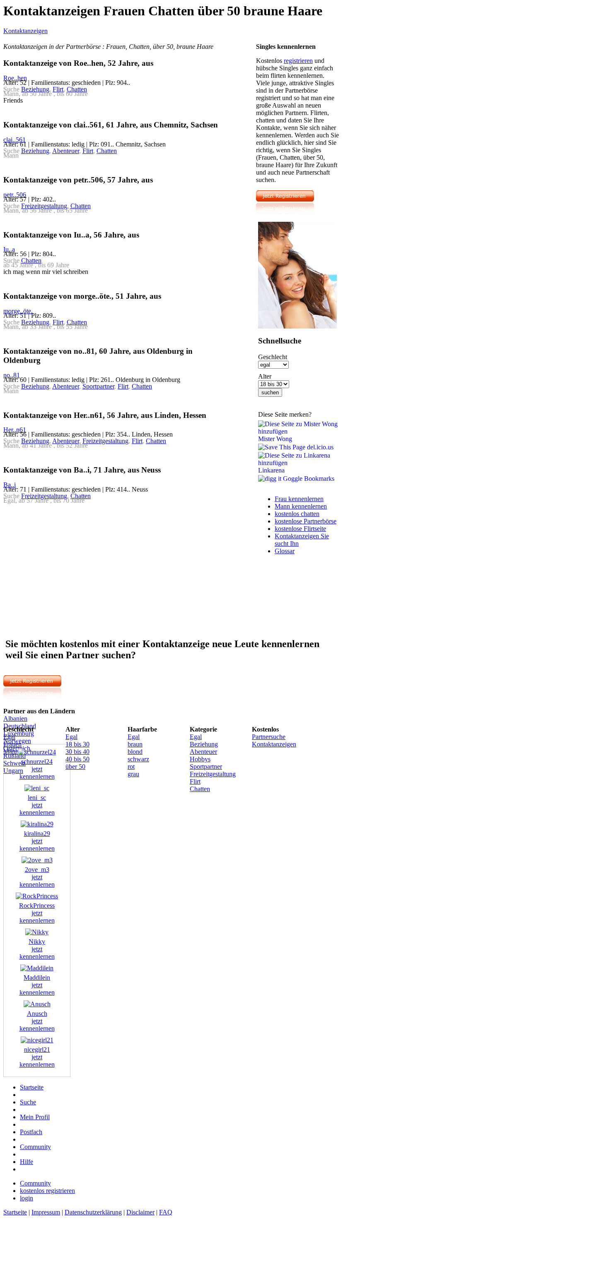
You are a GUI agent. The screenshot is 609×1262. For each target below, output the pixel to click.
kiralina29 (37, 833)
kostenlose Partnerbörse (305, 521)
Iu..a (9, 249)
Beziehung (35, 89)
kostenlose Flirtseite (300, 528)
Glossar (285, 550)
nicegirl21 (37, 1049)
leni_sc (37, 797)
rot (131, 766)
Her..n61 (14, 429)
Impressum (45, 1212)
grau (133, 773)
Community (35, 1146)
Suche (28, 1102)
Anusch (37, 1013)
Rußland (14, 755)
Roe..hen (15, 78)
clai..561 (14, 139)
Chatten (77, 89)
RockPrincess (37, 905)
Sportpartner (98, 386)
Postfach (31, 1131)
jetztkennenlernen (37, 772)
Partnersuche (268, 736)
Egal (9, 736)
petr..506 (14, 194)
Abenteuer (65, 150)
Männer (13, 751)
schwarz (138, 759)
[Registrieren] (297, 326)
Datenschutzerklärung (93, 1212)
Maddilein (37, 977)
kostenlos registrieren (47, 1190)
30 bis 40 (77, 751)
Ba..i (9, 484)
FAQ (165, 1212)
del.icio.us (319, 447)
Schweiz (14, 763)
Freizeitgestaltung (44, 205)
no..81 (11, 375)
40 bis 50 (77, 759)
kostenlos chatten (297, 513)
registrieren (298, 60)
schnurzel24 (37, 761)
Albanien (15, 718)
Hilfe (26, 1161)
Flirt (58, 89)
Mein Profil (35, 1116)
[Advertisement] (73, 570)
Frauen (12, 744)
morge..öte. (18, 310)
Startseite (32, 1087)
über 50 (75, 766)
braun (135, 744)
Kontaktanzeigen (25, 30)
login (26, 1198)
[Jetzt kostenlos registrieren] (285, 212)
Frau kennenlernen (299, 498)
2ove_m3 (37, 869)
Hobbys (200, 759)
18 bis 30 (77, 744)
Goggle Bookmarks (307, 478)
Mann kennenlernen (301, 506)
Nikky (37, 941)
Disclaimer (140, 1212)
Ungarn (13, 770)
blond (135, 751)
